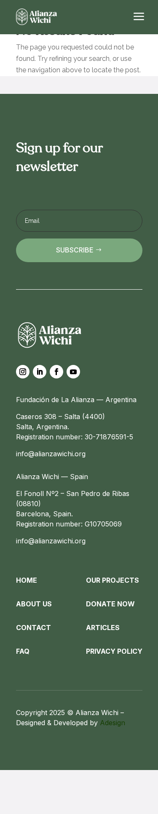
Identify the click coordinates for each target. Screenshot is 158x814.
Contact (33, 627)
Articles (103, 627)
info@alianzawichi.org (51, 453)
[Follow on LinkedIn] (39, 371)
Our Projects (112, 580)
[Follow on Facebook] (56, 371)
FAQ (22, 651)
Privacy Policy (114, 651)
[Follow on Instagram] (22, 371)
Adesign (112, 722)
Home (26, 580)
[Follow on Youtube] (73, 371)
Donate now (110, 604)
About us (34, 604)
